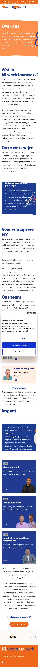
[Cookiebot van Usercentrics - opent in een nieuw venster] (27, 313)
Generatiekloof (11, 467)
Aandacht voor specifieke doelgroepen (16, 539)
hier (33, 398)
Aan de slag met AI (12, 503)
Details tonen (27, 339)
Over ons (13, 656)
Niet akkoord (19, 352)
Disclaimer (21, 656)
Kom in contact (19, 624)
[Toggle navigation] (33, 7)
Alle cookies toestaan (19, 345)
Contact (5, 656)
